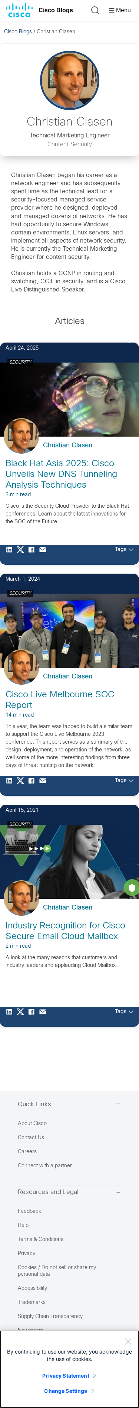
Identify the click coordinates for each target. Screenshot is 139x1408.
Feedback (29, 1211)
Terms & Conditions (40, 1239)
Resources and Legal (48, 1192)
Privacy (26, 1253)
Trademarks (32, 1302)
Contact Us (31, 1137)
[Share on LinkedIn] (11, 555)
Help (23, 1225)
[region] (69, 1369)
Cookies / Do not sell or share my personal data (57, 1271)
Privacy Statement (65, 1375)
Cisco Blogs (56, 10)
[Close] (128, 1341)
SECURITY (20, 362)
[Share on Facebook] (33, 555)
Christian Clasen (67, 446)
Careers (27, 1152)
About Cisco (32, 1123)
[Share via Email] (44, 555)
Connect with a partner (45, 1166)
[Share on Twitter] (22, 555)
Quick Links (34, 1105)
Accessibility (32, 1288)
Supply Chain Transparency (50, 1316)
